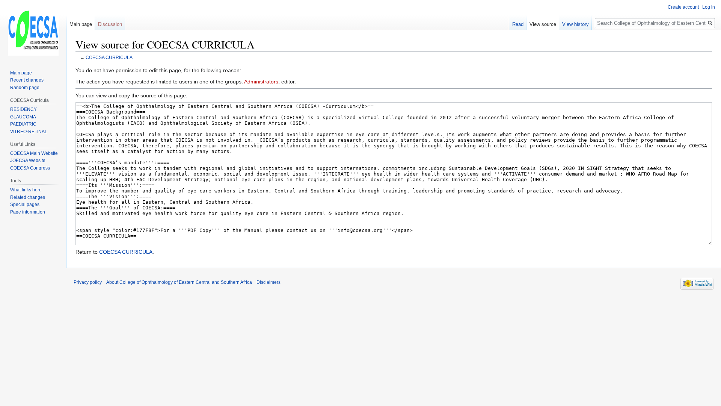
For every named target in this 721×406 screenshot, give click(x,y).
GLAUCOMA (23, 117)
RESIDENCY (23, 109)
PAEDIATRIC (23, 124)
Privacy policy (88, 282)
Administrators (261, 82)
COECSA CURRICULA (109, 57)
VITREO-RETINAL (28, 131)
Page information (27, 212)
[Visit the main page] (33, 30)
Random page (24, 87)
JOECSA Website (27, 160)
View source (542, 24)
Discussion (110, 24)
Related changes (27, 197)
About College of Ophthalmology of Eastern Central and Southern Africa (179, 282)
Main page (80, 24)
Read (517, 24)
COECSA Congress (30, 168)
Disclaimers (268, 282)
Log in (708, 7)
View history (575, 24)
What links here (26, 189)
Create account (683, 7)
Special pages (24, 204)
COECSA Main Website (34, 153)
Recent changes (27, 80)
